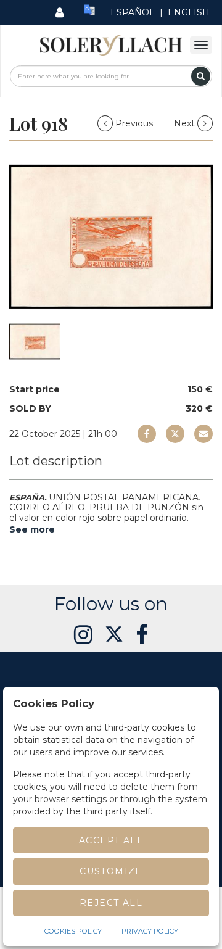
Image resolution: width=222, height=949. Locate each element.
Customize (111, 871)
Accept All (111, 840)
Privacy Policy (149, 931)
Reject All (111, 902)
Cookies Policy (73, 931)
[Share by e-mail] (147, 434)
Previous (134, 123)
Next (185, 123)
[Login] (59, 12)
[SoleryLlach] (111, 44)
